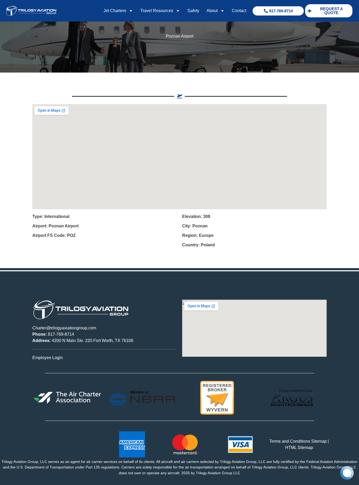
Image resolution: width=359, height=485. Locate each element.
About (212, 10)
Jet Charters (115, 10)
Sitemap (319, 441)
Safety (193, 10)
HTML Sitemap (299, 447)
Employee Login (47, 357)
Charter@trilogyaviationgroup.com (64, 328)
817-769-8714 (53, 334)
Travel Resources (156, 10)
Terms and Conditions (289, 441)
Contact (239, 10)
